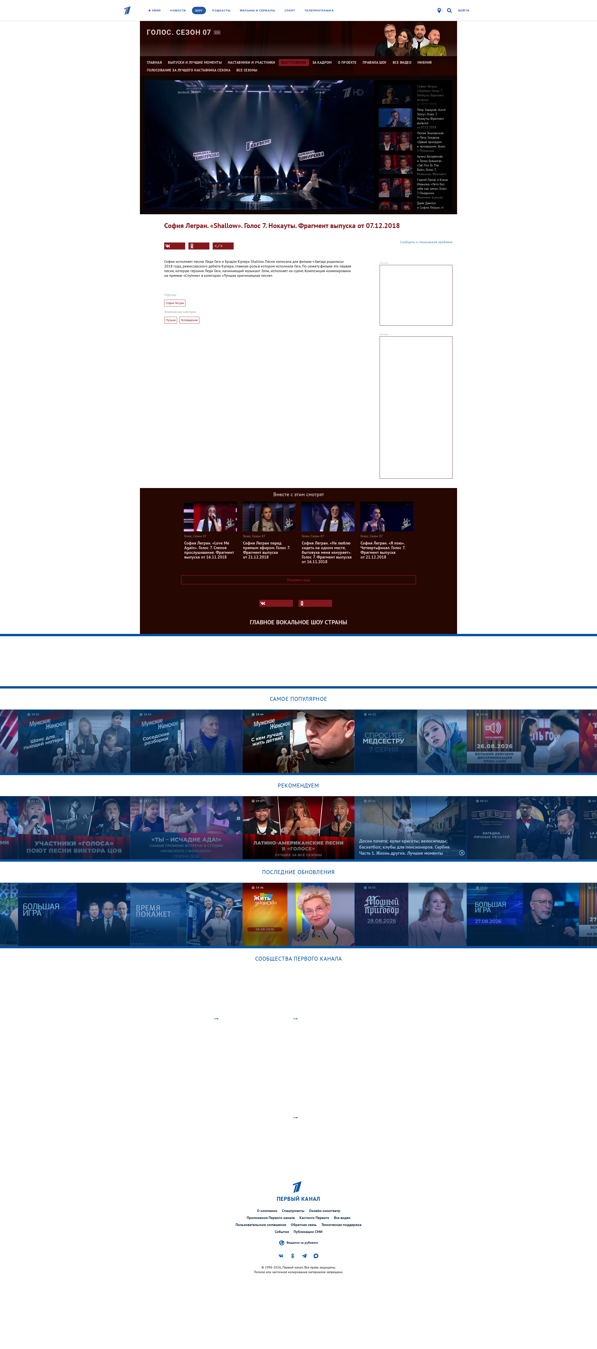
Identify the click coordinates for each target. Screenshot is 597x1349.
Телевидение (189, 320)
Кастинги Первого (314, 1217)
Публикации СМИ (308, 1231)
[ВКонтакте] (174, 245)
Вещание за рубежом (302, 1242)
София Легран (175, 303)
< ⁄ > (218, 246)
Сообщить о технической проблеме (426, 242)
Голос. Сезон (179, 32)
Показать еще (298, 579)
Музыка (171, 320)
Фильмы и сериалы (257, 10)
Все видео (342, 1217)
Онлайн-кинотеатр (324, 1210)
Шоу (199, 10)
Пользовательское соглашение (261, 1224)
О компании (267, 1210)
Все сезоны (246, 70)
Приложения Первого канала (271, 1217)
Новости (178, 10)
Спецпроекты (293, 1210)
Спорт (290, 10)
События (282, 1231)
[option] (413, 92)
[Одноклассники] (198, 245)
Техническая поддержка (341, 1224)
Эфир (156, 10)
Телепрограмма (319, 10)
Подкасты (221, 10)
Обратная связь (304, 1224)
